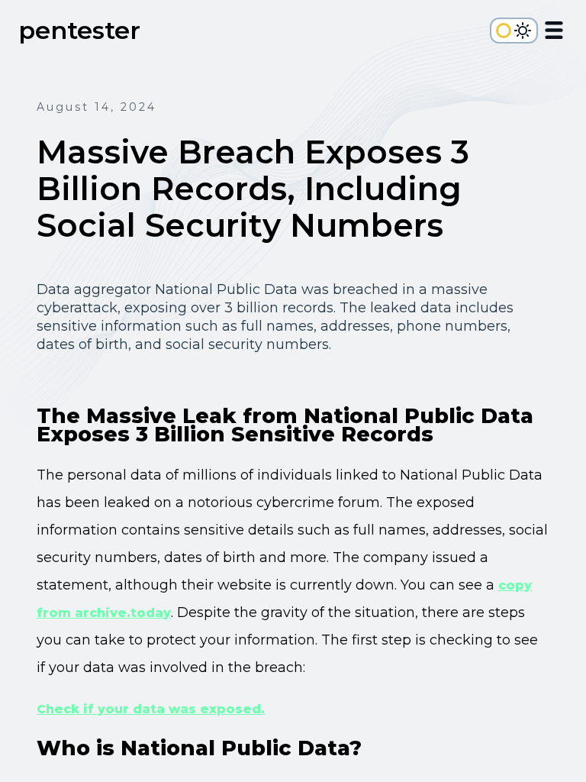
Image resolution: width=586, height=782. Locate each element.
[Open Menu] (554, 33)
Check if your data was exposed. (151, 709)
